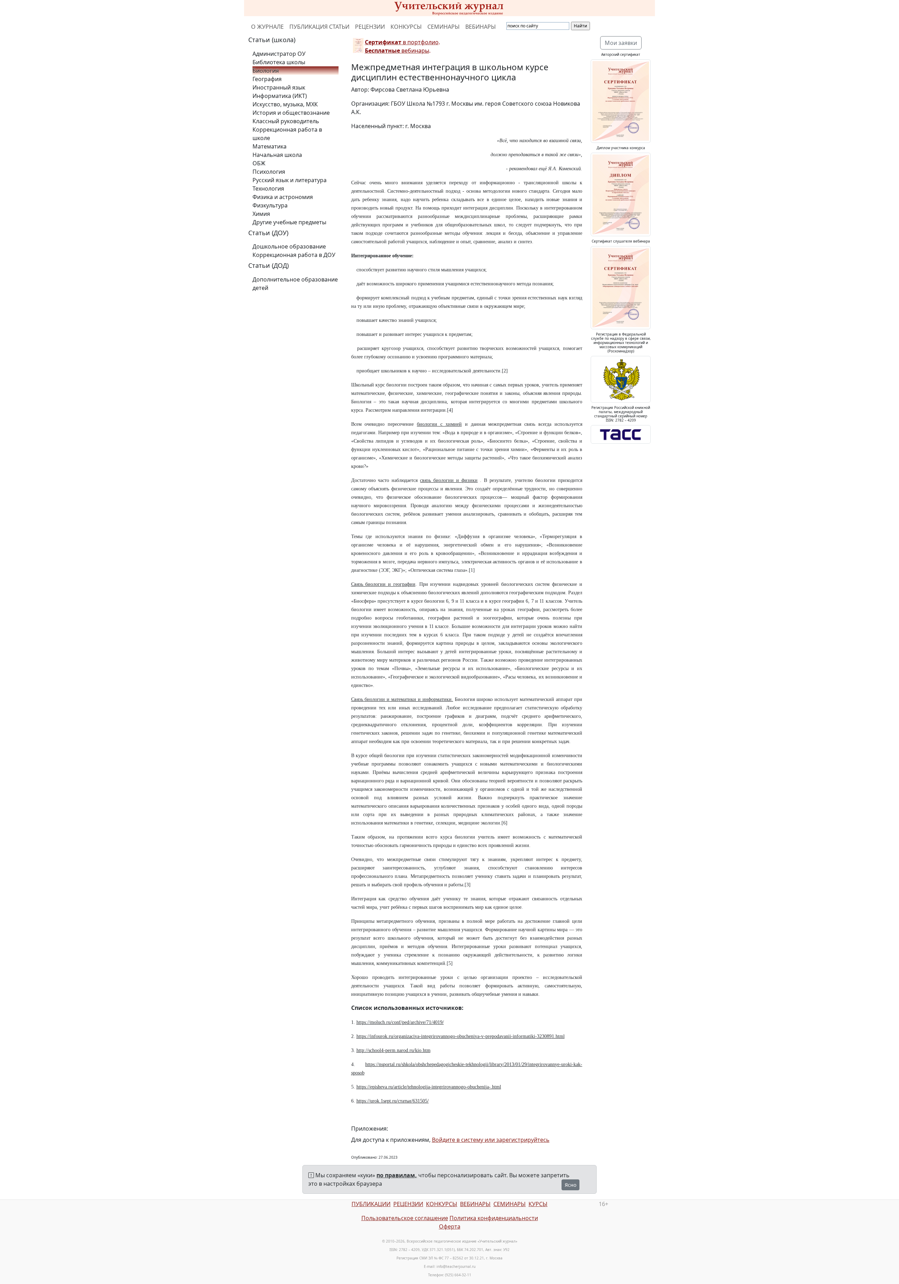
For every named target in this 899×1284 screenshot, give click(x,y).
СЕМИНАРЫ (443, 27)
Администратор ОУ (279, 54)
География (267, 79)
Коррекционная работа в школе (287, 134)
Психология (268, 172)
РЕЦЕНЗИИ (370, 27)
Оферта (449, 1226)
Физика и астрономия (282, 197)
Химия (261, 214)
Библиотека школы (278, 62)
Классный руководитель (285, 121)
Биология (265, 70)
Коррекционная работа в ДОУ (293, 255)
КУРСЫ (538, 1204)
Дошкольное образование (289, 246)
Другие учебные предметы (289, 222)
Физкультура (270, 205)
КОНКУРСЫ (406, 27)
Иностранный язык (278, 87)
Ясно (570, 1185)
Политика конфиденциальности (494, 1218)
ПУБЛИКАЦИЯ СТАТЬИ (319, 27)
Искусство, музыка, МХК (285, 104)
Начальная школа (277, 155)
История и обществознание (291, 113)
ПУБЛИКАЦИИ (371, 1204)
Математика (269, 146)
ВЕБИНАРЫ (480, 27)
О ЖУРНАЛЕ (267, 27)
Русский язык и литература (289, 180)
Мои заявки (621, 43)
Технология (268, 188)
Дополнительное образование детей (295, 284)
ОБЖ (258, 163)
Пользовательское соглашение (404, 1218)
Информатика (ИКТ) (279, 96)
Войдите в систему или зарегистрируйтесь (491, 1140)
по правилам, (396, 1175)
